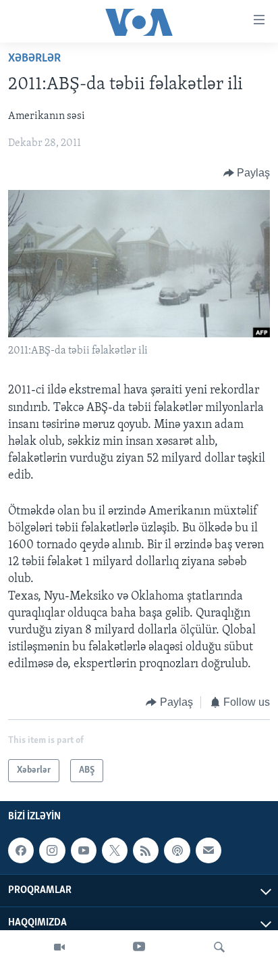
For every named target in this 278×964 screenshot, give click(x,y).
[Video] (59, 947)
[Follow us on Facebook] (21, 850)
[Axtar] (219, 947)
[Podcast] (177, 850)
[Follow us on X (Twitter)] (115, 850)
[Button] (247, 173)
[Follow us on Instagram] (52, 850)
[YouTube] (139, 947)
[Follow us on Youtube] (83, 850)
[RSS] (146, 850)
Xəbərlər (34, 59)
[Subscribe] (208, 850)
